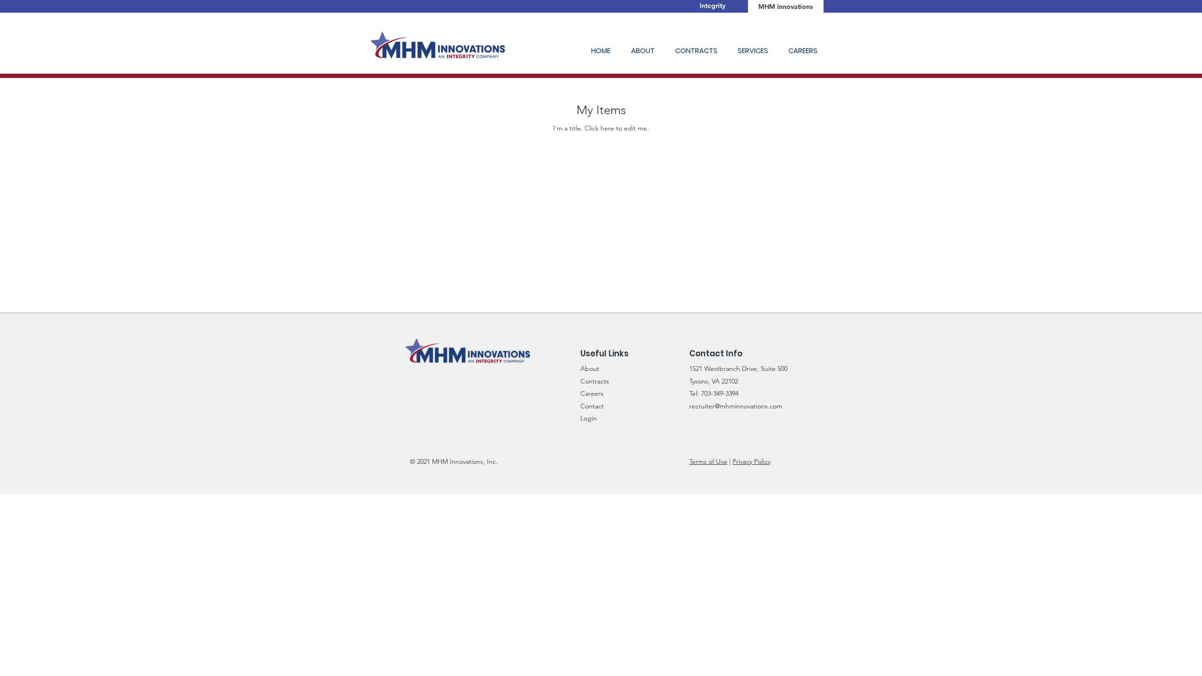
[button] (646, 50)
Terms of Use (708, 461)
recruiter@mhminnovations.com (735, 406)
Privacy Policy (751, 461)
